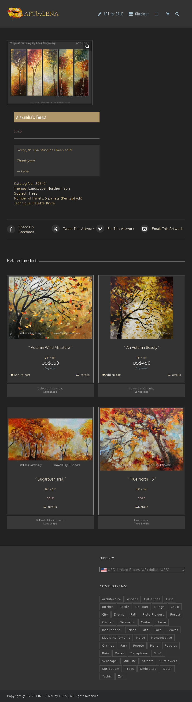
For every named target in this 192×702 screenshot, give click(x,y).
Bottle (124, 607)
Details (85, 375)
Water (167, 668)
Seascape (109, 661)
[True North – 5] (142, 439)
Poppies (171, 645)
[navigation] (142, 569)
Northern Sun (59, 188)
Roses (119, 653)
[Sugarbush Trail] (50, 439)
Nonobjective (161, 637)
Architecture (111, 599)
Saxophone (139, 653)
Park (123, 645)
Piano (154, 645)
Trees (33, 193)
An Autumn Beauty (142, 347)
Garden (108, 622)
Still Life (129, 661)
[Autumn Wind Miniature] (50, 307)
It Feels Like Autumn (49, 520)
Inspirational (112, 630)
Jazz (145, 630)
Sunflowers (168, 661)
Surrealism (110, 668)
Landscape (37, 188)
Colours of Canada (50, 388)
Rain (105, 653)
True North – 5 (142, 479)
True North (141, 523)
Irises (132, 630)
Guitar (146, 622)
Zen (121, 676)
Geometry (127, 622)
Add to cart (22, 375)
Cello (175, 607)
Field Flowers (153, 614)
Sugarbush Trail (50, 479)
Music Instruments (116, 637)
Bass (170, 599)
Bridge (159, 607)
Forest (175, 614)
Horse (161, 622)
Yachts (107, 676)
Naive (140, 637)
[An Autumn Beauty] (142, 307)
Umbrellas (148, 668)
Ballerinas (152, 599)
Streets (147, 661)
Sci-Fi (158, 653)
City (105, 614)
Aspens (132, 599)
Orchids (108, 645)
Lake (158, 630)
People (138, 645)
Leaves (173, 630)
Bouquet (141, 607)
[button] (177, 13)
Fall (133, 614)
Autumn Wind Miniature (50, 347)
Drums (119, 614)
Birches (108, 607)
